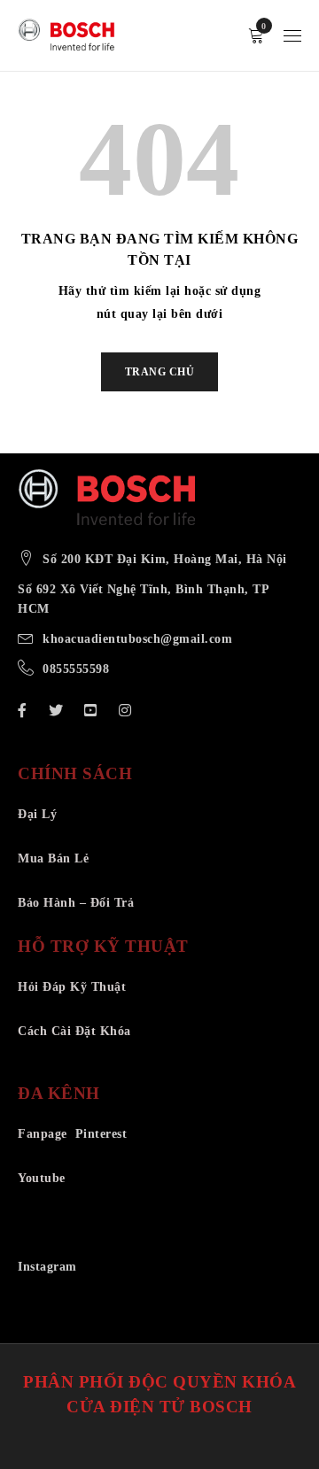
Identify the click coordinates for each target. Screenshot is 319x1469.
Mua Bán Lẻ (53, 858)
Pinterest (101, 1133)
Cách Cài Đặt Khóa (74, 1031)
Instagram (47, 1266)
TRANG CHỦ (160, 372)
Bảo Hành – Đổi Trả (76, 902)
